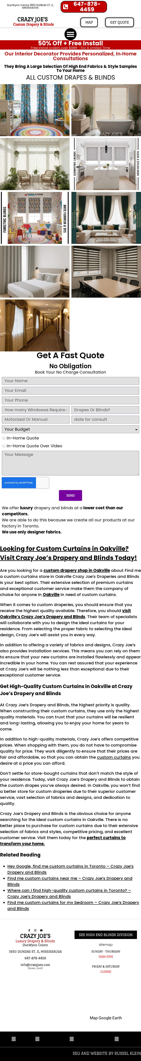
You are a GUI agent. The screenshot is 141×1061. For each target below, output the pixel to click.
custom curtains (114, 757)
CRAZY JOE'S (32, 19)
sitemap (106, 944)
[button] (70, 34)
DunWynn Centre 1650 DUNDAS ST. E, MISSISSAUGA (30, 6)
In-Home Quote (23, 438)
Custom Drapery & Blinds (33, 24)
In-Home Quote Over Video (34, 446)
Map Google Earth (106, 1018)
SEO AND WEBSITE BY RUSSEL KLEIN (107, 1053)
